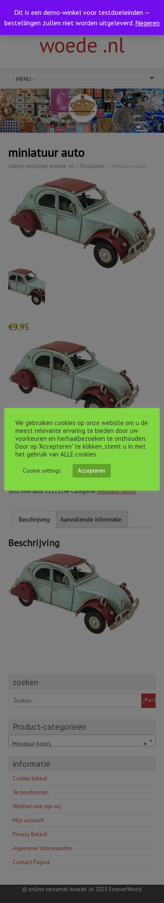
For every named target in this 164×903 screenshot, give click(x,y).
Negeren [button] (147, 22)
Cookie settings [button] (42, 470)
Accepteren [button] (91, 470)
